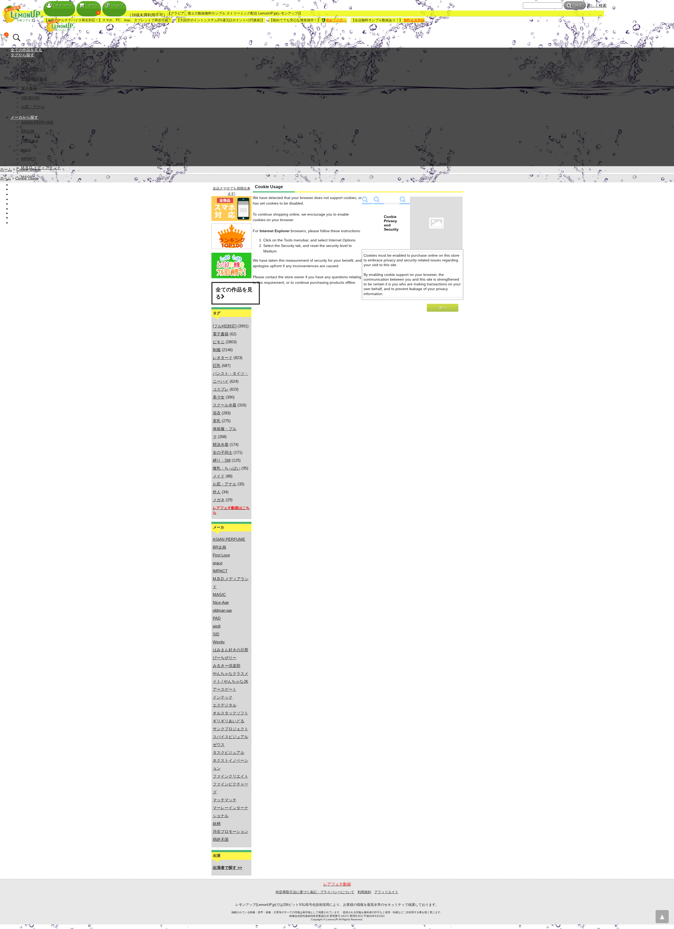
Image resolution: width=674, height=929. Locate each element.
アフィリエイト (386, 892)
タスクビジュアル (228, 752)
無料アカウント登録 (28, 203)
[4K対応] (28, 60)
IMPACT (28, 158)
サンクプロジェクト (230, 729)
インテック (222, 697)
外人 (217, 492)
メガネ (219, 500)
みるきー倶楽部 (226, 665)
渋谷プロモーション (230, 831)
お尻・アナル (33, 107)
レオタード (222, 357)
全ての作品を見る (26, 50)
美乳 (217, 421)
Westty (219, 642)
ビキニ (219, 342)
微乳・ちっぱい (226, 468)
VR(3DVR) (30, 98)
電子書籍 (29, 88)
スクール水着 (224, 405)
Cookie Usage (28, 169)
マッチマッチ (224, 800)
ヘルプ (118, 5)
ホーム (6, 169)
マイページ (63, 5)
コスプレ (221, 389)
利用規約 (364, 892)
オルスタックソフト (230, 713)
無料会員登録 (414, 20)
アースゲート (224, 689)
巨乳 (217, 365)
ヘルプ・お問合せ (26, 217)
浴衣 (217, 413)
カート (93, 5)
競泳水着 (221, 444)
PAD (217, 618)
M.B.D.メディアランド (41, 167)
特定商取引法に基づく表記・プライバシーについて (315, 892)
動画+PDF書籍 (34, 79)
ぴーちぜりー (224, 657)
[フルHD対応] (33, 69)
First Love (29, 140)
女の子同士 (222, 452)
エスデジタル (224, 705)
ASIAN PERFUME (37, 122)
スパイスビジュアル (230, 736)
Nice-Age (221, 602)
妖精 (217, 823)
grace (26, 149)
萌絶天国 (221, 839)
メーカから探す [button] (24, 117)
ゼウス (219, 744)
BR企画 (27, 131)
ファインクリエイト (230, 776)
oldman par (222, 610)
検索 (579, 6)
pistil (216, 626)
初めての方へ (336, 20)
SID (216, 634)
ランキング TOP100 (28, 189)
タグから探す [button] (22, 55)
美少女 (219, 397)
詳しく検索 (597, 5)
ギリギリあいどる (228, 721)
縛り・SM (222, 460)
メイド (219, 476)
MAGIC (219, 594)
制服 (217, 349)
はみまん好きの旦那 (230, 650)
